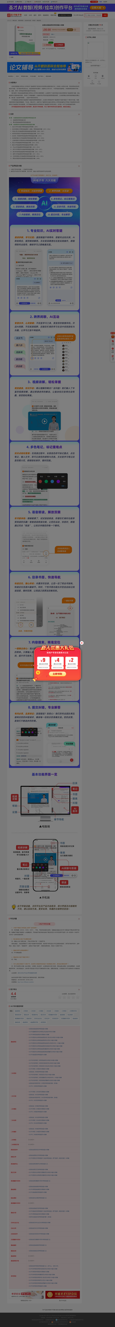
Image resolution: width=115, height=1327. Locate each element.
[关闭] (82, 643)
